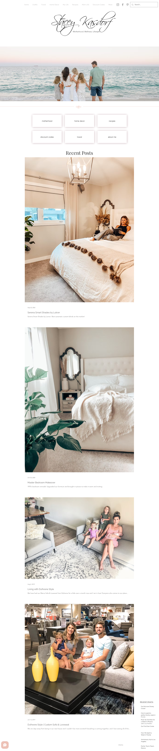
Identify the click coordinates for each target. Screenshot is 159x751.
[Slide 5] (83, 96)
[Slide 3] (79, 96)
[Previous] (13, 74)
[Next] (146, 74)
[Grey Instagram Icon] (118, 4)
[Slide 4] (81, 96)
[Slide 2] (75, 96)
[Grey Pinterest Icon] (127, 4)
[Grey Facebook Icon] (122, 4)
